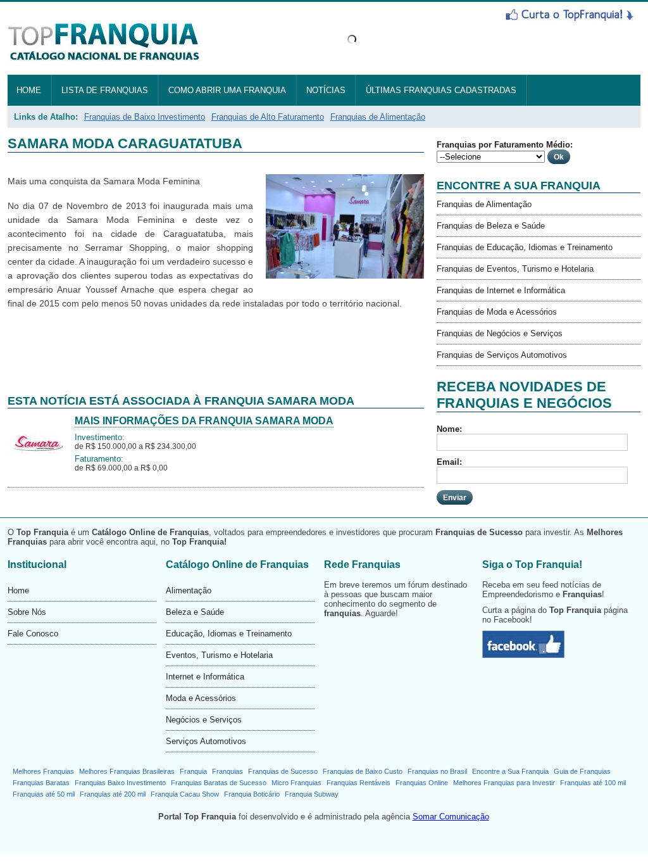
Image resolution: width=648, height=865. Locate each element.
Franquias (227, 771)
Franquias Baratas (41, 782)
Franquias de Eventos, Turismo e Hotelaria (515, 269)
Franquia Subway (312, 794)
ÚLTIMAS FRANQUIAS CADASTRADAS (441, 90)
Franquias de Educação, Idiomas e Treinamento (525, 247)
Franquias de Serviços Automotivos (502, 355)
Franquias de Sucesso (283, 771)
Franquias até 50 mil (44, 794)
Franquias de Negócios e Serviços (500, 333)
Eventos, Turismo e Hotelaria (219, 655)
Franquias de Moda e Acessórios (497, 312)
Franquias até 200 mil (113, 794)
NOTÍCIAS (326, 90)
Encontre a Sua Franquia (510, 771)
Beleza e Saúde (195, 612)
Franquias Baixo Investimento (120, 782)
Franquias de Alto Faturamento (267, 117)
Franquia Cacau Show (185, 794)
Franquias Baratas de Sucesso (218, 782)
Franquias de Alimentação (377, 117)
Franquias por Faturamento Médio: (505, 144)
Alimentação (188, 590)
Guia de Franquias (582, 771)
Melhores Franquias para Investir (504, 782)
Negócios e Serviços (204, 719)
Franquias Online (422, 782)
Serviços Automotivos (206, 741)
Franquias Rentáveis (358, 782)
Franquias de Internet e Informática (501, 290)
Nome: (449, 429)
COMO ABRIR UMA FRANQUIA (227, 90)
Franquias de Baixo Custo (362, 771)
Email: (449, 462)
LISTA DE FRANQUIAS (104, 90)
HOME (28, 90)
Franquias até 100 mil (593, 782)
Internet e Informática (205, 676)
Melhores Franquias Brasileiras (127, 771)
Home (18, 590)
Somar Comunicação (451, 816)
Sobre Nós (27, 612)
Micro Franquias (296, 782)
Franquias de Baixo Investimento (144, 117)
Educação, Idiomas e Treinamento (229, 633)
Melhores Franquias (43, 771)
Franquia (193, 771)
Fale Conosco (33, 633)
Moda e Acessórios (201, 698)
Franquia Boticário (252, 794)
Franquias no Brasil (437, 771)
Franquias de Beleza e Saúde (491, 225)
